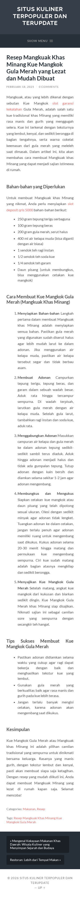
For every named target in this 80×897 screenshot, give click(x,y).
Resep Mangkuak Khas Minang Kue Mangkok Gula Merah (34, 820)
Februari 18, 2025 (20, 86)
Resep (41, 809)
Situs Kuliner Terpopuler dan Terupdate (40, 16)
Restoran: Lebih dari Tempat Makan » (35, 860)
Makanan (29, 809)
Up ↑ (42, 887)
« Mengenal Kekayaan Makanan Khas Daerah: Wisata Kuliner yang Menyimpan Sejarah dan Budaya (35, 844)
